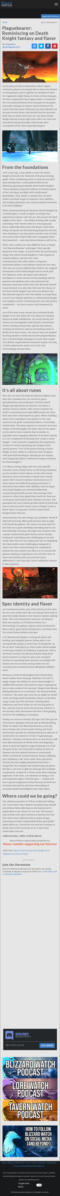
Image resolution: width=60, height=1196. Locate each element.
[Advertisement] (31, 971)
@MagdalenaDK (12, 47)
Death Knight (38, 850)
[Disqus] (30, 916)
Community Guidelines (45, 1162)
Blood (16, 850)
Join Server (47, 1045)
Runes (18, 854)
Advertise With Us (36, 1166)
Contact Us (28, 1162)
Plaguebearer (8, 854)
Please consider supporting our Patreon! (30, 844)
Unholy (24, 854)
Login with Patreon (50, 16)
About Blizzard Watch (12, 1162)
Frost (47, 850)
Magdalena (10, 44)
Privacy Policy (19, 1166)
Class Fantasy (26, 850)
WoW (5, 22)
